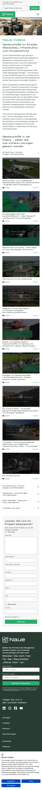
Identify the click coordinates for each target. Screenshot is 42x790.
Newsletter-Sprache (8, 674)
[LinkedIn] (4, 708)
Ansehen (35, 187)
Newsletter (12, 604)
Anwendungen (10, 556)
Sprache (7, 607)
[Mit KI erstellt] (40, 33)
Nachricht (8, 535)
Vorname (8, 572)
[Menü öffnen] (38, 14)
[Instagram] (9, 708)
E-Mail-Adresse (7, 666)
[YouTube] (21, 708)
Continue (34, 8)
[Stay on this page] (38, 2)
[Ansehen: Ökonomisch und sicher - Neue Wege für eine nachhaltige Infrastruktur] (21, 235)
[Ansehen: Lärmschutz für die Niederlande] (21, 266)
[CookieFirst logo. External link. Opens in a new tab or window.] (2, 755)
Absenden (21, 622)
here (27, 774)
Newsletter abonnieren (21, 683)
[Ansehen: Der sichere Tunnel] (21, 463)
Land (6, 595)
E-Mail (7, 588)
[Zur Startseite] (7, 14)
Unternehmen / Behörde (12, 564)
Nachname (9, 580)
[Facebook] (15, 708)
